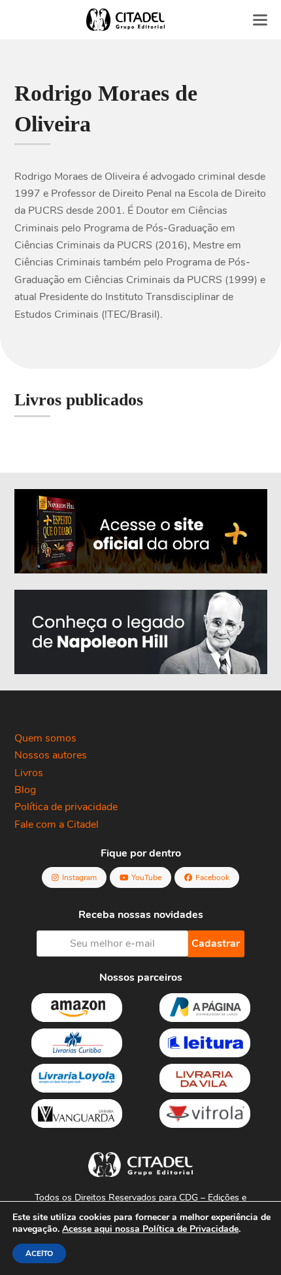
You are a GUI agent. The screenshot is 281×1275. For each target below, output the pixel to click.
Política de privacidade (66, 807)
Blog (25, 790)
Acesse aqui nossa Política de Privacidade (150, 1229)
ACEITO (39, 1253)
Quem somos (45, 738)
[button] (260, 20)
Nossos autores (50, 755)
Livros (28, 773)
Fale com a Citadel (56, 824)
